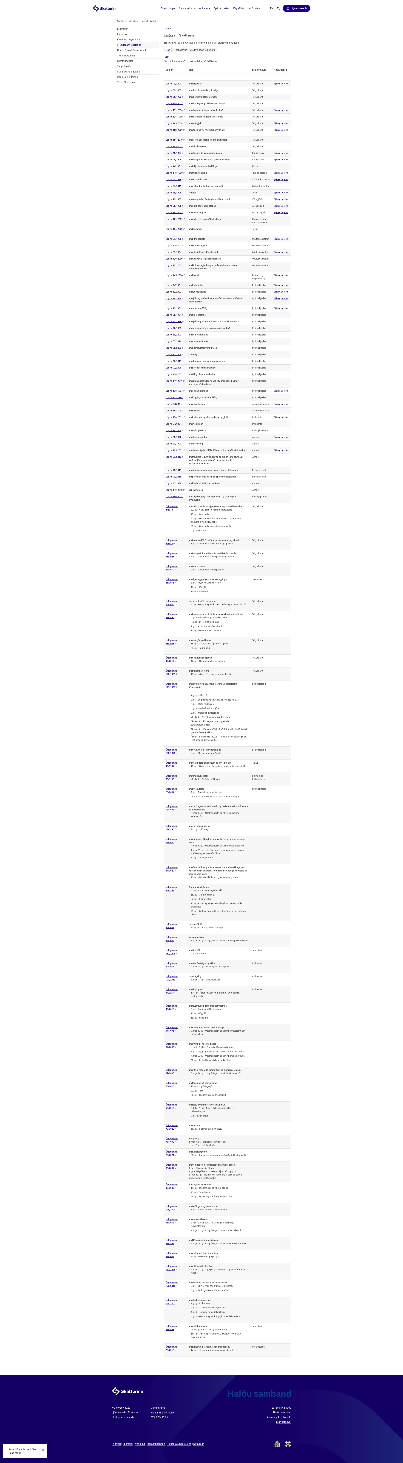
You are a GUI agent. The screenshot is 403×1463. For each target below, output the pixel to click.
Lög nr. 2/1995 (173, 285)
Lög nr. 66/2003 (173, 348)
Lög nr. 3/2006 (173, 404)
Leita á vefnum (278, 8)
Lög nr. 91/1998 (173, 483)
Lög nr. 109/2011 (174, 103)
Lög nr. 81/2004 (173, 354)
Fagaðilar (238, 8)
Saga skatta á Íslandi (129, 71)
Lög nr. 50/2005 (173, 90)
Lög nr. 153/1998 (174, 397)
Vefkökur (140, 1443)
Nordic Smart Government (131, 50)
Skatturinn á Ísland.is (123, 1417)
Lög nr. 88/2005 (173, 192)
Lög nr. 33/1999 (174, 321)
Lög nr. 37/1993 (173, 443)
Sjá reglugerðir (281, 83)
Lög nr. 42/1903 (173, 328)
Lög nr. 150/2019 (174, 417)
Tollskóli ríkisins (126, 82)
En (271, 8)
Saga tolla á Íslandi (128, 76)
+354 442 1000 (282, 1407)
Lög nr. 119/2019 (174, 381)
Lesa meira (15, 1453)
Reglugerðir (180, 49)
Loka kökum (42, 1449)
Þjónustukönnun (156, 1443)
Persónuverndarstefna (179, 1443)
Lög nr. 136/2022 (174, 229)
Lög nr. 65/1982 (173, 97)
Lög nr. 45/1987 (173, 153)
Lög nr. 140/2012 (174, 490)
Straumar (198, 1443)
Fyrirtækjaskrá (222, 8)
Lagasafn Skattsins (149, 21)
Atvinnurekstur (187, 8)
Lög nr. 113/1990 (174, 173)
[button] (167, 28)
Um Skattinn (132, 21)
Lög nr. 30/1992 (173, 437)
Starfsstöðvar (283, 1421)
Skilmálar (128, 1443)
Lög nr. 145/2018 (174, 123)
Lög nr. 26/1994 (173, 315)
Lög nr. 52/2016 (173, 341)
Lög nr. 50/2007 (173, 334)
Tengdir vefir (124, 66)
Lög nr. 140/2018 (174, 496)
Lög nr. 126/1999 (174, 116)
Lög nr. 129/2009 (174, 219)
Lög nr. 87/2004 (173, 252)
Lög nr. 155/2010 (174, 140)
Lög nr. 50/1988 (173, 179)
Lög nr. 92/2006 (173, 367)
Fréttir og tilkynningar (129, 39)
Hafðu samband (282, 1412)
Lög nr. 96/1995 (173, 206)
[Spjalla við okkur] (390, 1450)
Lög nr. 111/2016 (174, 110)
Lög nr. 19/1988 (173, 298)
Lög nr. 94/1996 (173, 159)
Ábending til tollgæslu (279, 1417)
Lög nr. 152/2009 (174, 130)
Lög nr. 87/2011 (173, 186)
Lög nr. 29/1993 (173, 199)
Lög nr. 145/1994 (174, 275)
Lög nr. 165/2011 (174, 146)
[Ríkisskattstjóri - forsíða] (109, 8)
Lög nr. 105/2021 (174, 450)
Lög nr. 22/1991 (173, 308)
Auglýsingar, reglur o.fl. (203, 49)
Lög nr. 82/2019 (173, 361)
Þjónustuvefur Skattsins (125, 1412)
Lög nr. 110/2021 (174, 374)
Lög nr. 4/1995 (173, 166)
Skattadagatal (125, 60)
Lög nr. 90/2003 (173, 83)
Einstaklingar (168, 8)
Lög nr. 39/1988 (173, 239)
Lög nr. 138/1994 (174, 391)
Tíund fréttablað (126, 55)
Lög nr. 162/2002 (174, 212)
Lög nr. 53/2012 (173, 457)
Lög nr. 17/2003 (173, 291)
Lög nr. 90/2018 (173, 476)
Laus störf (122, 34)
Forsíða (120, 21)
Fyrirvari (116, 1443)
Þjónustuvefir (299, 8)
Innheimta (204, 8)
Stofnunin (122, 28)
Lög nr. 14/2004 (173, 430)
